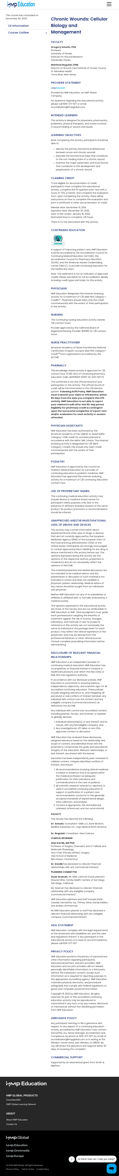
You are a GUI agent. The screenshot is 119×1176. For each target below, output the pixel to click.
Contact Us (11, 1124)
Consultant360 (13, 1100)
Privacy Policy (12, 1169)
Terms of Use (28, 1169)
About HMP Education (17, 1119)
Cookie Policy (43, 1169)
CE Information (18, 26)
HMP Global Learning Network (21, 1104)
